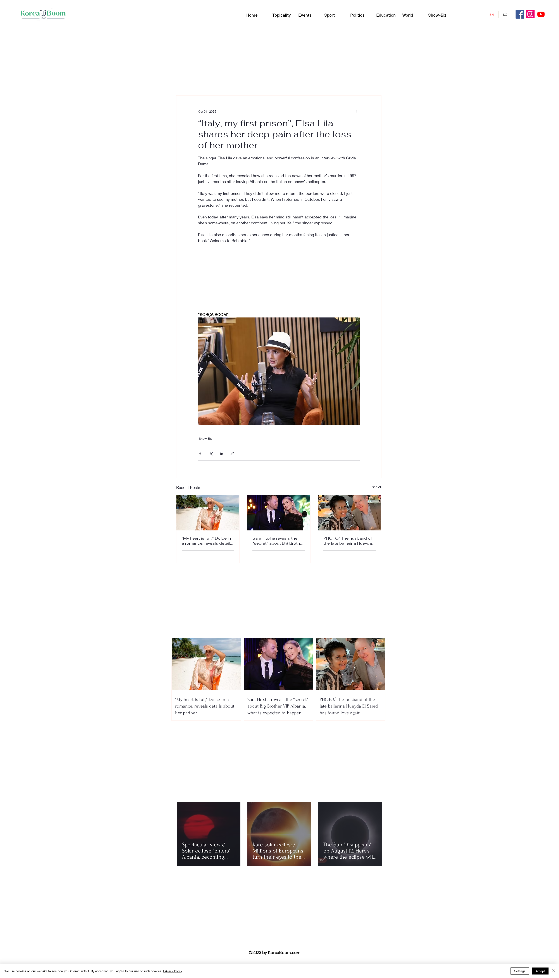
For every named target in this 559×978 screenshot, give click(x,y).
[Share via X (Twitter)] (211, 453)
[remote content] (279, 280)
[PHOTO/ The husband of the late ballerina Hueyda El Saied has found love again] (349, 512)
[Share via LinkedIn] (221, 453)
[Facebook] (520, 14)
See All (376, 487)
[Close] (553, 971)
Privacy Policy (172, 971)
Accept (540, 971)
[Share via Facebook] (200, 453)
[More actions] (357, 111)
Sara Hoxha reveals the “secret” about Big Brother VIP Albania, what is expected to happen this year (278, 541)
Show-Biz (205, 438)
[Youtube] (541, 14)
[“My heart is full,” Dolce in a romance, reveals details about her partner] (208, 512)
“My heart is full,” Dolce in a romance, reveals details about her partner (207, 541)
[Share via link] (232, 453)
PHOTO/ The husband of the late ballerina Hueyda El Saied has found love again (347, 541)
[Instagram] (530, 14)
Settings (519, 971)
